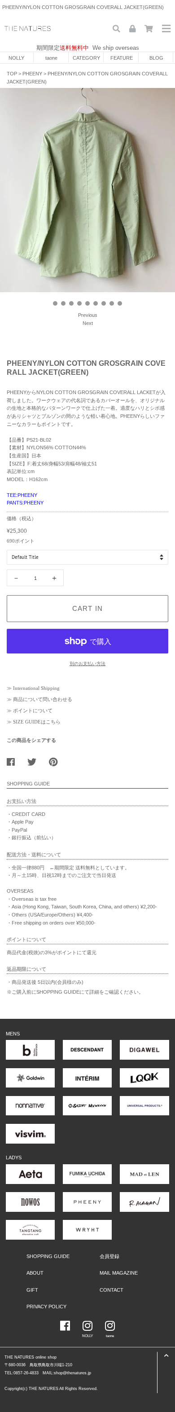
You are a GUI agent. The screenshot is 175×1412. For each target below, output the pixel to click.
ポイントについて (32, 710)
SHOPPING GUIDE (48, 1256)
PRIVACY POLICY (46, 1306)
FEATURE (121, 58)
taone (51, 58)
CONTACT (111, 1290)
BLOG (156, 58)
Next (88, 323)
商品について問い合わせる (42, 699)
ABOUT (35, 1273)
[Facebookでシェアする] (14, 760)
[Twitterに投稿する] (35, 760)
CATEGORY (86, 58)
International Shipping (36, 688)
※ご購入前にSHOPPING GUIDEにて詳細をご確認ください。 (75, 992)
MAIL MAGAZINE (119, 1273)
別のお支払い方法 (87, 663)
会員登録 (109, 1256)
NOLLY (16, 58)
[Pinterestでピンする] (56, 760)
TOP (12, 73)
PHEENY (32, 73)
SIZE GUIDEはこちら (37, 721)
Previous (87, 315)
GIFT (32, 1290)
